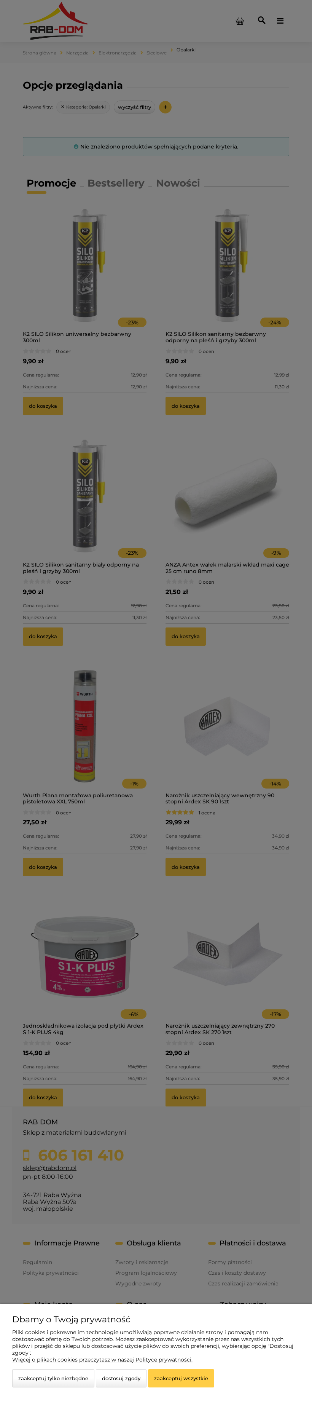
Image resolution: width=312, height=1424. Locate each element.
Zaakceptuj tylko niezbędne (53, 1378)
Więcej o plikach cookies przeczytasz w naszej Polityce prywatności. (102, 1359)
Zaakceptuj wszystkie (181, 1378)
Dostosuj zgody (121, 1378)
